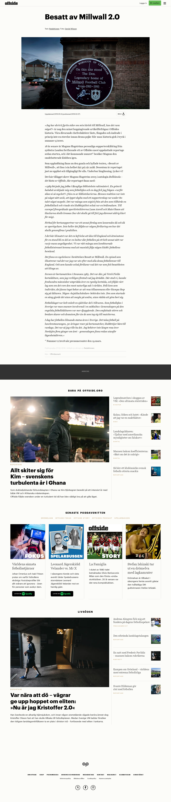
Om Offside (32, 774)
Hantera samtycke (105, 778)
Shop (42, 774)
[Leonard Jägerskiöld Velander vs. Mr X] (66, 541)
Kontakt (100, 774)
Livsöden (85, 611)
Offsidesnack (55, 354)
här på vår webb (86, 167)
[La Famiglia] (104, 541)
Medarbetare (88, 774)
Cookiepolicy (91, 778)
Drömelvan (47, 518)
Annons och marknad (70, 774)
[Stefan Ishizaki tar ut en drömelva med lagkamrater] (143, 541)
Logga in (143, 3)
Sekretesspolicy (65, 778)
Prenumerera (52, 774)
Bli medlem (155, 3)
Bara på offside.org (85, 390)
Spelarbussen (122, 518)
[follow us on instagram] (93, 787)
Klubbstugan (125, 774)
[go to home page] (11, 3)
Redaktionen (54, 29)
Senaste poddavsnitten (85, 512)
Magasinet (111, 774)
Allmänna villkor (79, 778)
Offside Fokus (63, 518)
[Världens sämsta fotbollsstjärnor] (27, 541)
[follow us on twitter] (77, 787)
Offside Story (82, 518)
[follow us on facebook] (85, 787)
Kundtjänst (138, 774)
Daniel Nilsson (71, 29)
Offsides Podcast (102, 518)
